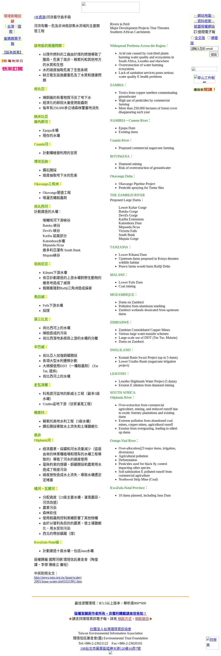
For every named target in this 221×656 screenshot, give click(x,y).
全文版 (200, 38)
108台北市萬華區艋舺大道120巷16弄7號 (110, 648)
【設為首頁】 (12, 52)
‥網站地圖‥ (204, 16)
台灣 (10, 26)
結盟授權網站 (204, 26)
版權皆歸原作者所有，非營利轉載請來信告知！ (110, 613)
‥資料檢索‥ (204, 21)
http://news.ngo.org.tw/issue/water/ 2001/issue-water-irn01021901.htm (58, 579)
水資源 (40, 17)
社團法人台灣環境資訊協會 (110, 629)
